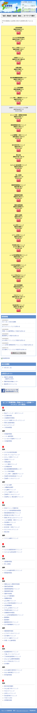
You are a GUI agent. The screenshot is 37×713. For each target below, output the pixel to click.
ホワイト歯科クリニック (11, 638)
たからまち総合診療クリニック (28, 11)
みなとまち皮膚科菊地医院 (12, 659)
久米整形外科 (8, 466)
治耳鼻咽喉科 (8, 605)
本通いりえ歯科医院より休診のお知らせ (13, 331)
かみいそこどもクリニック (12, 454)
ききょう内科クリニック (11, 457)
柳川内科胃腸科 (8, 686)
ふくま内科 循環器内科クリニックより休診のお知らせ (17, 345)
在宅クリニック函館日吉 (29, 5)
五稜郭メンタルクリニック (12, 478)
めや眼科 (6, 663)
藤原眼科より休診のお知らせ (10, 335)
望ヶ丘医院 (7, 564)
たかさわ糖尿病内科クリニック (13, 549)
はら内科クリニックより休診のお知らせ (13, 340)
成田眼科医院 (8, 561)
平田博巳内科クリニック (11, 610)
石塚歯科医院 (8, 434)
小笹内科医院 (8, 427)
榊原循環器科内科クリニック (12, 513)
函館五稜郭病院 (8, 586)
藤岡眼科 (6, 617)
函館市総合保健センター (11, 381)
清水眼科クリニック (10, 522)
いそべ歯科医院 (8, 436)
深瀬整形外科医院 (9, 612)
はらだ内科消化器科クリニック (13, 603)
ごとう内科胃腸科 (9, 471)
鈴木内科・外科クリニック (12, 527)
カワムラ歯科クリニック (29, 8)
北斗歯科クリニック (10, 635)
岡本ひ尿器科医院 (9, 422)
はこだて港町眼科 (9, 596)
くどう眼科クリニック (10, 464)
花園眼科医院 (8, 598)
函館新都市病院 (8, 591)
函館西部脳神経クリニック (12, 589)
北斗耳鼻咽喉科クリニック (12, 624)
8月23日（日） (8, 367)
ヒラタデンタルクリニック (12, 633)
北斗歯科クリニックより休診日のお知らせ (14, 349)
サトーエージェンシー (22, 710)
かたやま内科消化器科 (10, 452)
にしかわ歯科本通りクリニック (13, 570)
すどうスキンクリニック (11, 529)
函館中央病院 (8, 593)
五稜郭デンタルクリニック (12, 494)
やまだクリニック (9, 691)
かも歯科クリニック (10, 489)
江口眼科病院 (8, 415)
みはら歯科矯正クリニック (12, 672)
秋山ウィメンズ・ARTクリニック (13, 413)
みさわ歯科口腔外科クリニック (13, 670)
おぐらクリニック (9, 425)
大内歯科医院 (8, 441)
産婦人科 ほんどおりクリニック (13, 517)
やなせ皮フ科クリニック (11, 688)
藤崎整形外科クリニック (11, 622)
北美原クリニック (9, 459)
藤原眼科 (6, 619)
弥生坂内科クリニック (10, 695)
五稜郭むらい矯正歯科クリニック (13, 497)
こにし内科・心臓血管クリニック (13, 473)
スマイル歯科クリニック (11, 538)
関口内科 (6, 532)
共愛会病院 (7, 462)
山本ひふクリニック (10, 693)
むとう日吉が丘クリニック (12, 661)
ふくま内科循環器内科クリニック (13, 615)
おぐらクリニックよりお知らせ (11, 326)
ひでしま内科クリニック (11, 608)
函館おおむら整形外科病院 (12, 584)
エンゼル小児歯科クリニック (12, 438)
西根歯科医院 (8, 573)
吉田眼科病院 (8, 700)
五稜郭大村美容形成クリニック (13, 476)
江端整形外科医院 (9, 418)
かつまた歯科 (8, 485)
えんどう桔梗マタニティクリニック (14, 420)
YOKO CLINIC (8, 698)
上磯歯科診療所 (8, 487)
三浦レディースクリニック (12, 654)
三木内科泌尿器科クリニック (12, 656)
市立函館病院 (8, 524)
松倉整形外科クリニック (11, 651)
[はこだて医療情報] (18, 8)
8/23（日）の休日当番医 (9, 322)
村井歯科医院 (8, 675)
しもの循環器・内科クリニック (13, 520)
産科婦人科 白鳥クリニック (12, 515)
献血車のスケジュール (10, 384)
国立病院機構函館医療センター (13, 469)
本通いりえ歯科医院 (10, 640)
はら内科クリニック (10, 600)
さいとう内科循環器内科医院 (12, 510)
